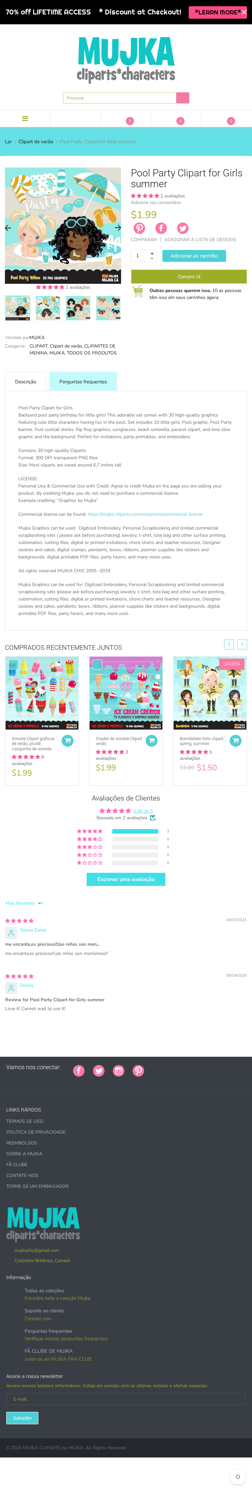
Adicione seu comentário (156, 202)
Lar (8, 141)
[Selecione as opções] (67, 740)
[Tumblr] (194, 1067)
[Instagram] (118, 1070)
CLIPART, (39, 346)
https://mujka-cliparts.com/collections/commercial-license (145, 514)
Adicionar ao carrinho (194, 256)
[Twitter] (182, 228)
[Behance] (9, 1081)
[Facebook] (161, 228)
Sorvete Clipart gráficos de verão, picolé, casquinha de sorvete (33, 743)
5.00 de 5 (143, 811)
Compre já (189, 276)
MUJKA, (58, 353)
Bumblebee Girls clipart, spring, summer (202, 741)
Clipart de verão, (66, 346)
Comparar (144, 240)
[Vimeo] (210, 1067)
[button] (51, 287)
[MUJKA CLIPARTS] (126, 57)
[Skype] (226, 1067)
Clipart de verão (35, 141)
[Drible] (202, 1067)
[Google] (153, 1067)
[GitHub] (161, 1067)
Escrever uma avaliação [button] (126, 879)
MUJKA (37, 337)
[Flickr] (177, 1067)
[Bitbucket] (185, 1067)
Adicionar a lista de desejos (200, 240)
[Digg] (235, 1067)
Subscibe (22, 1418)
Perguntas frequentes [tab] (83, 381)
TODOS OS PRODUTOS (92, 353)
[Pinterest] (138, 1070)
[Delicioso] (218, 1067)
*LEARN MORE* (218, 12)
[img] (19, 921)
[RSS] (169, 1067)
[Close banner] (244, 12)
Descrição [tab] (25, 381)
